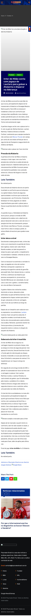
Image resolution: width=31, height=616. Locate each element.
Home (3, 16)
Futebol (9, 16)
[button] (4, 493)
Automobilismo (22, 579)
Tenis (4, 584)
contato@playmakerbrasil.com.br (16, 565)
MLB (18, 584)
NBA (4, 575)
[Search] (29, 2)
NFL (18, 575)
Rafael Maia (22, 93)
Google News (5, 593)
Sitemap (12, 593)
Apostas (5, 588)
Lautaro (23, 312)
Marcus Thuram (18, 137)
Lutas (4, 579)
